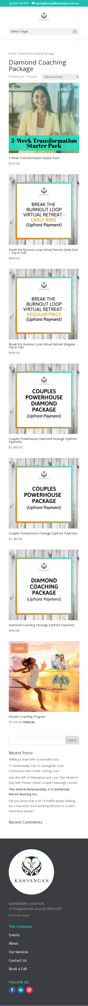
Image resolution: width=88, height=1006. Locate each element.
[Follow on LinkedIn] (20, 990)
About (13, 943)
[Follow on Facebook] (12, 990)
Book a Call (18, 968)
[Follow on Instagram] (29, 990)
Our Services (18, 951)
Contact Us (18, 960)
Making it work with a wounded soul (34, 759)
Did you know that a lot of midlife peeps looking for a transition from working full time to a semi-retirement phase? (42, 806)
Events (14, 934)
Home (12, 53)
